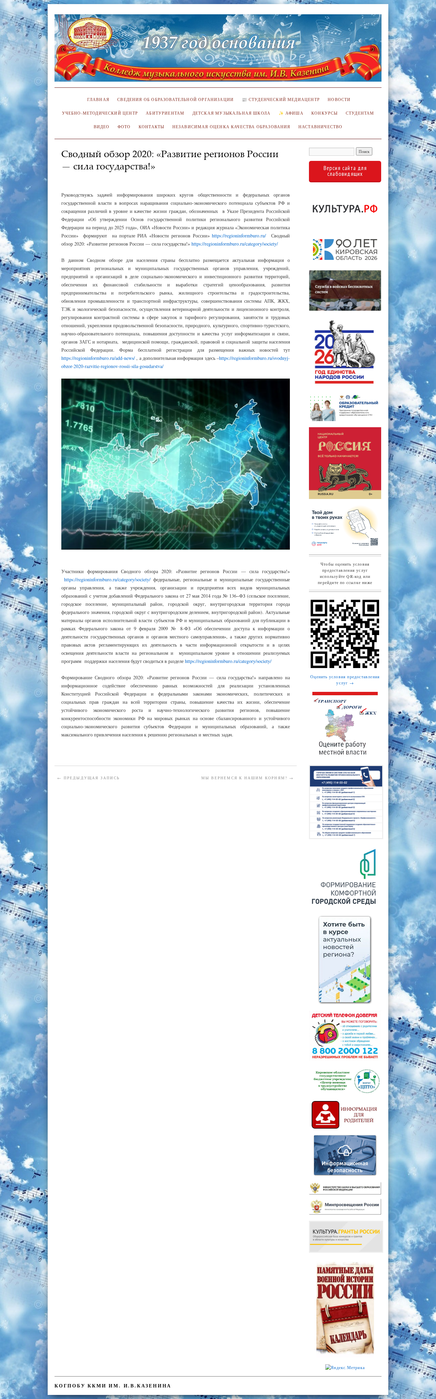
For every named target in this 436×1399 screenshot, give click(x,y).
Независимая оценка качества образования (231, 126)
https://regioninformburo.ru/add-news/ (98, 358)
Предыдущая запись (88, 777)
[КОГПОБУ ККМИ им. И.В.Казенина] (218, 50)
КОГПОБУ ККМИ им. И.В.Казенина (112, 1385)
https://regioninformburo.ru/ (239, 235)
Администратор (82, 176)
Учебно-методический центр (100, 113)
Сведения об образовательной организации (175, 99)
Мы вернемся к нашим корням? (247, 777)
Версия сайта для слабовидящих (345, 171)
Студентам (360, 113)
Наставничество (320, 126)
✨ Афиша (291, 113)
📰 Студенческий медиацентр (281, 99)
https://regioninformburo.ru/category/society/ (234, 243)
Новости (339, 99)
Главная (97, 99)
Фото (124, 126)
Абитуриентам (165, 113)
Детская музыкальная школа (231, 113)
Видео (102, 126)
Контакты (151, 126)
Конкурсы (324, 113)
